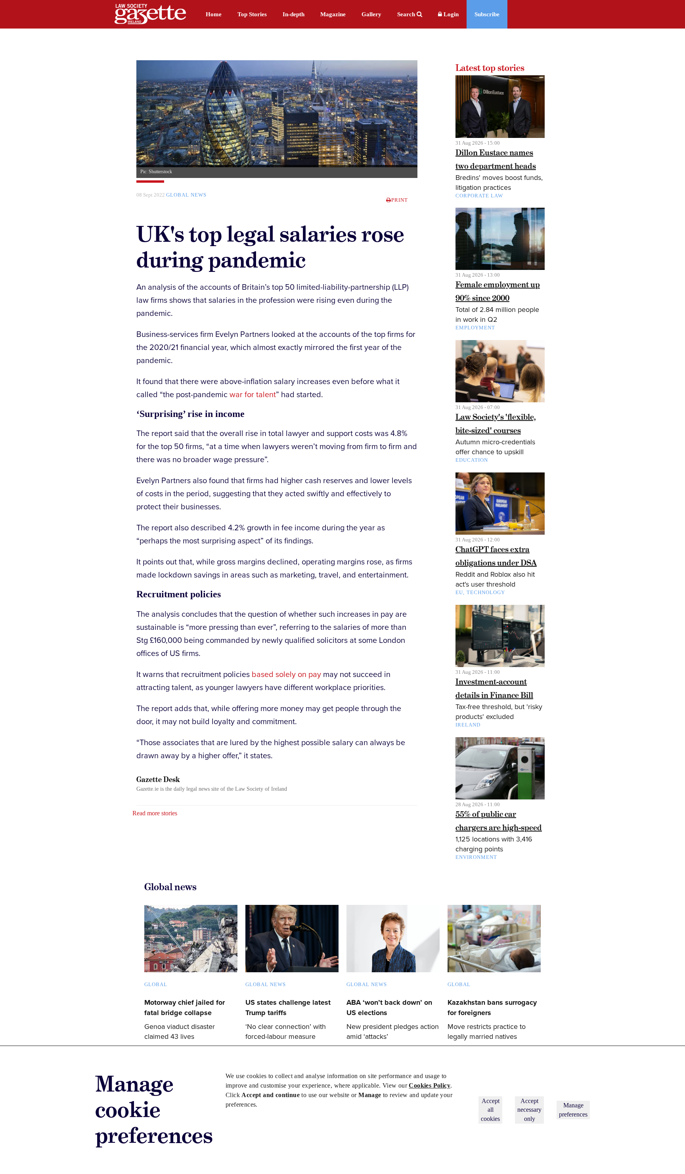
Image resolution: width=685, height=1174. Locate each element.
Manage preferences (573, 1109)
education (471, 460)
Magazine (333, 14)
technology (486, 592)
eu (459, 592)
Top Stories (252, 14)
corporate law (479, 196)
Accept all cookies (490, 1110)
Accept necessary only (529, 1110)
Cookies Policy (429, 1085)
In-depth (293, 14)
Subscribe (487, 14)
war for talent (253, 395)
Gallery (371, 14)
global (155, 984)
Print (399, 200)
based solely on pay (286, 674)
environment (476, 857)
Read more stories (154, 813)
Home (214, 14)
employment (475, 328)
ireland (467, 725)
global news (186, 195)
